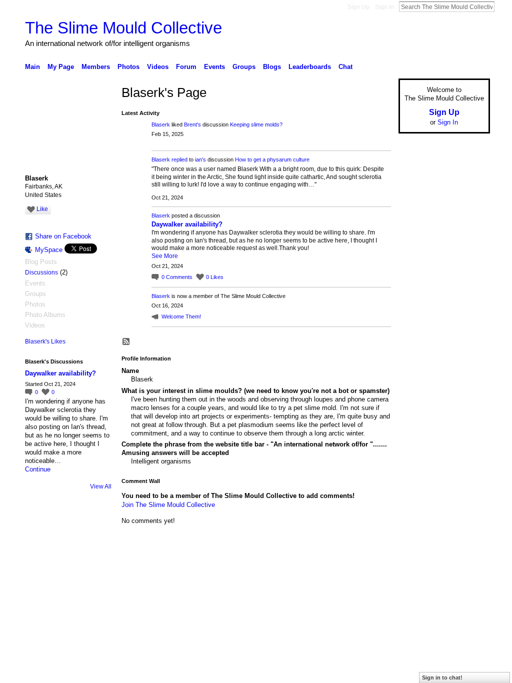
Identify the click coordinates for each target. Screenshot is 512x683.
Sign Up (359, 7)
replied (180, 159)
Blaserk (161, 125)
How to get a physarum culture (272, 159)
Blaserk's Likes (45, 341)
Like (42, 209)
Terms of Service (467, 570)
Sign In (384, 7)
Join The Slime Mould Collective (168, 504)
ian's (200, 159)
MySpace (48, 250)
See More (165, 256)
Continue (37, 469)
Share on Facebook (63, 236)
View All (101, 486)
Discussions (41, 272)
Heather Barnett (100, 570)
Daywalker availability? (60, 373)
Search (502, 6)
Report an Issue (416, 570)
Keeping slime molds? (256, 125)
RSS (126, 342)
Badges (376, 570)
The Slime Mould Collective (123, 27)
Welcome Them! (181, 317)
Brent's (192, 125)
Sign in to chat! (442, 677)
